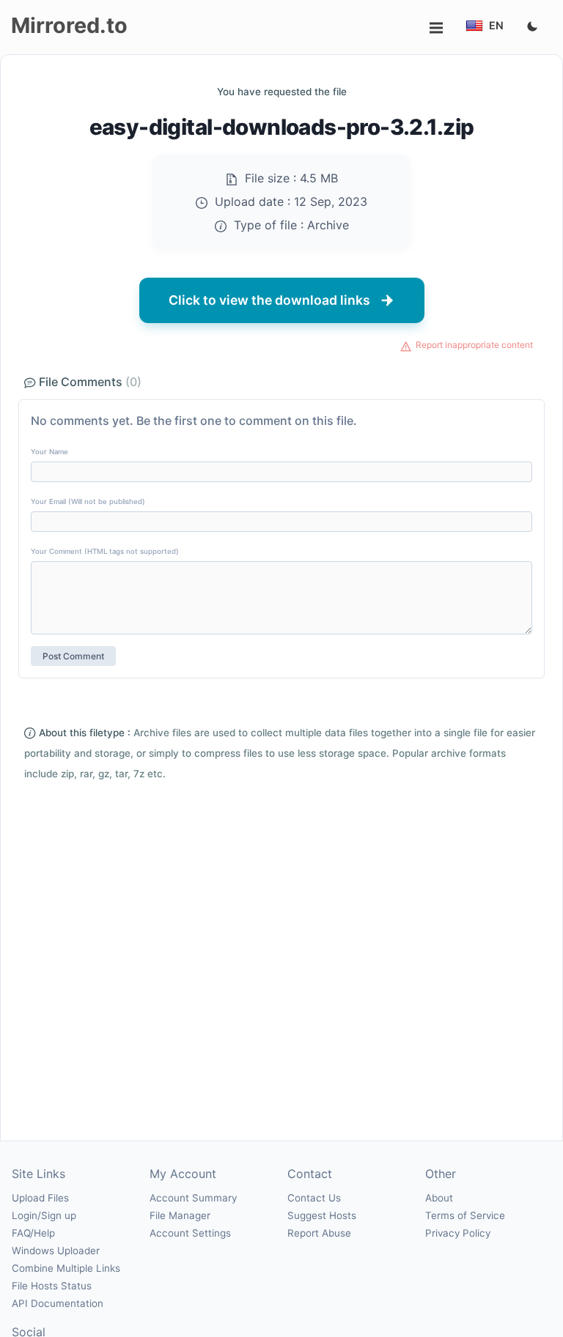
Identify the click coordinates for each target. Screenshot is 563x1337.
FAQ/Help (33, 1233)
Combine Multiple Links (66, 1268)
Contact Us (314, 1198)
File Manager (180, 1215)
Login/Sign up (44, 1215)
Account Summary (193, 1198)
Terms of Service (465, 1215)
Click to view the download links (269, 300)
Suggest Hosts (321, 1215)
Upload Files (40, 1198)
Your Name (49, 452)
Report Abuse (319, 1233)
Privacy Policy (457, 1233)
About (439, 1198)
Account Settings (190, 1233)
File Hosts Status (52, 1286)
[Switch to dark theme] (532, 27)
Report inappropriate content (474, 344)
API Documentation (57, 1303)
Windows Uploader (56, 1250)
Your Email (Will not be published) (88, 501)
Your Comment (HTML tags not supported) (105, 551)
